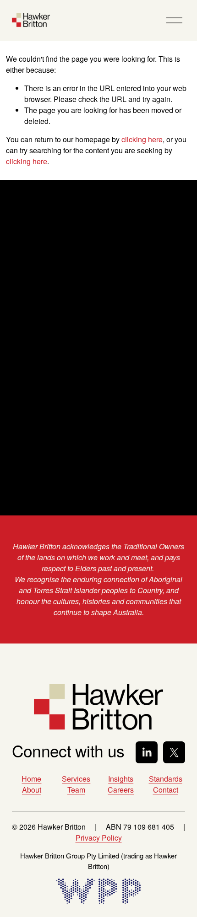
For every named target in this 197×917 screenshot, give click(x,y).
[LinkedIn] (147, 752)
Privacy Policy (99, 837)
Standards (165, 778)
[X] (174, 752)
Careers (121, 789)
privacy (74, 462)
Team (76, 789)
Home (31, 778)
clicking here (142, 139)
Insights (120, 778)
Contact (165, 789)
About (31, 789)
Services (76, 778)
